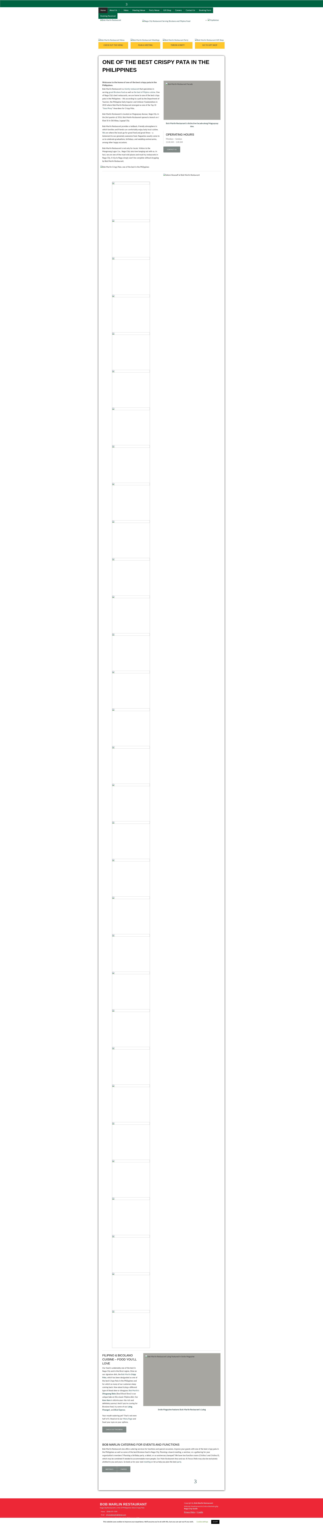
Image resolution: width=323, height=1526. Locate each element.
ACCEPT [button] (215, 1522)
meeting (147, 1462)
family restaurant (132, 89)
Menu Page (127, 1419)
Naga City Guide (190, 1508)
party (179, 1462)
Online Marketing (209, 1506)
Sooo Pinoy (107, 109)
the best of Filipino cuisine (144, 92)
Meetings (109, 1469)
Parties (124, 1469)
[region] (131, 765)
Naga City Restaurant (107, 1508)
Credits (200, 1512)
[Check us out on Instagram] (122, 5)
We (103, 133)
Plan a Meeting (145, 45)
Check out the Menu (113, 45)
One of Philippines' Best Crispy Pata (130, 1508)
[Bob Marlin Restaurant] (110, 20)
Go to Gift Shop (209, 45)
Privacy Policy (189, 1512)
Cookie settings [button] (202, 1522)
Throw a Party (178, 45)
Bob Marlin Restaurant (123, 1504)
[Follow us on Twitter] (108, 5)
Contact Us (172, 149)
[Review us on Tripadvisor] (128, 5)
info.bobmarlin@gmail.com (116, 1515)
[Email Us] (115, 5)
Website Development (192, 1506)
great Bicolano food (117, 92)
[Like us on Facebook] (101, 5)
